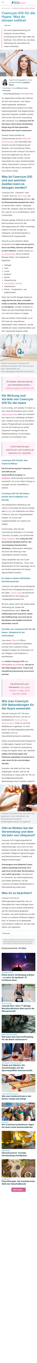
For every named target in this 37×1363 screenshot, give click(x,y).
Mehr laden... (18, 1190)
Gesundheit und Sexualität (12, 1063)
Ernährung (6, 1150)
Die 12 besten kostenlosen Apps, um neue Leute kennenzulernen (18, 1125)
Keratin (9, 511)
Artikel (14, 640)
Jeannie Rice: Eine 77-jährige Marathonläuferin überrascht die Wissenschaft (18, 1008)
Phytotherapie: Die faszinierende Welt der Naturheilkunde (18, 1182)
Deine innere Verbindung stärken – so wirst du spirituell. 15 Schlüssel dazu (18, 977)
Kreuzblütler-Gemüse (13, 283)
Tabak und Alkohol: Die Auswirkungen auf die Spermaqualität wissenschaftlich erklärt (18, 1068)
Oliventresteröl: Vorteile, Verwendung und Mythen (14, 1154)
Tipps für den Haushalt (10, 1094)
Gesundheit (6, 1179)
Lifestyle (5, 1122)
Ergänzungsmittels (9, 414)
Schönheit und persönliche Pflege (24, 8)
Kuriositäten (6, 1003)
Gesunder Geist (7, 972)
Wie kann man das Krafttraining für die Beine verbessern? (17, 1038)
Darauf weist (16, 593)
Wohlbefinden (6, 8)
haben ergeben (8, 539)
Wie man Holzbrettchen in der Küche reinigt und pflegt (16, 1097)
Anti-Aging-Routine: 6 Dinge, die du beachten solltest (19, 690)
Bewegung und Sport (9, 1034)
